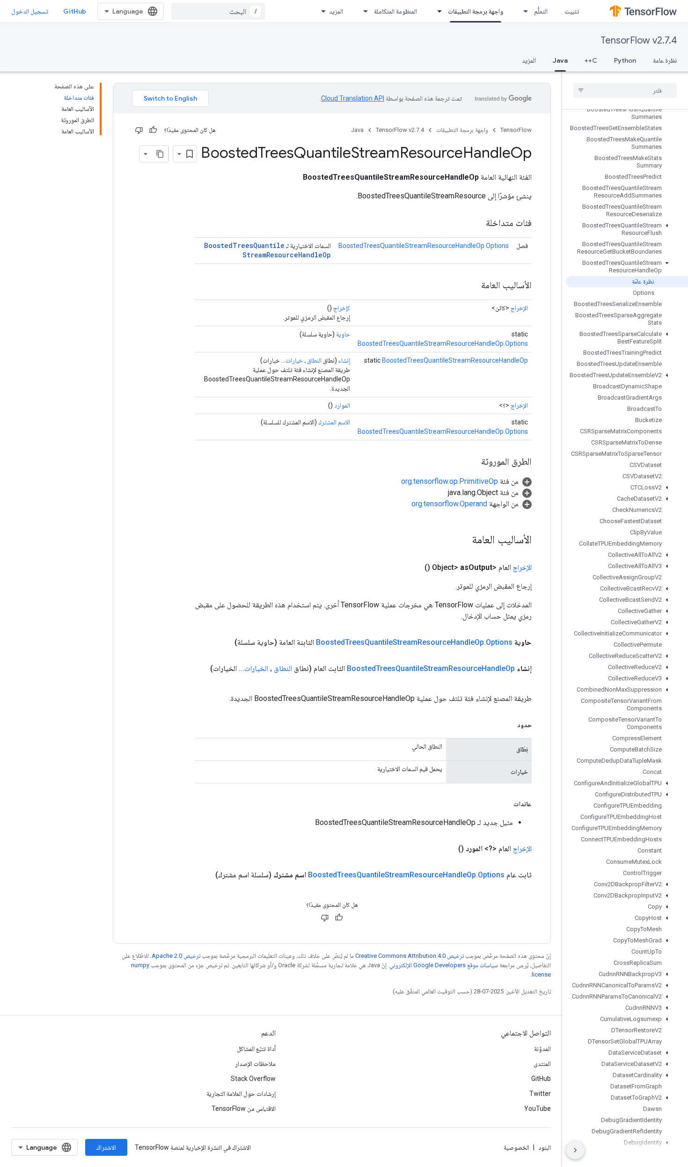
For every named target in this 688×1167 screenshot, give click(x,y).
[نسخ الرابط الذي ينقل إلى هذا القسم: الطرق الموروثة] (471, 462)
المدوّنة (542, 1048)
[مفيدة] (153, 130)
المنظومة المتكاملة (395, 11)
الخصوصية (516, 1147)
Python (625, 60)
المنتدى (542, 1063)
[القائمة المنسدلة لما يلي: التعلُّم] (523, 11)
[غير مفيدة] (139, 130)
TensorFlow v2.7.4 (638, 40)
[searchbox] (625, 90)
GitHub (74, 11)
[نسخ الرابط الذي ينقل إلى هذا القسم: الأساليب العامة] (471, 286)
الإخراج (519, 308)
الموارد (342, 405)
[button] (627, 229)
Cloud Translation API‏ (352, 98)
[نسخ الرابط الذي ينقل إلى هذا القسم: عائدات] (504, 804)
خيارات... (292, 360)
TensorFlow (516, 129)
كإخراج (341, 308)
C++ (591, 60)
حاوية (343, 334)
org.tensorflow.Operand (449, 503)
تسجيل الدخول (29, 11)
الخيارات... (253, 668)
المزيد (336, 11)
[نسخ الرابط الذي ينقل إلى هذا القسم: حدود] (507, 724)
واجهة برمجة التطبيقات (475, 11)
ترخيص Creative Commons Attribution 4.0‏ (409, 955)
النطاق (314, 360)
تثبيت (571, 11)
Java (560, 60)
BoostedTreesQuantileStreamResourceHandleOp (267, 250)
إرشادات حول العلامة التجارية (241, 1093)
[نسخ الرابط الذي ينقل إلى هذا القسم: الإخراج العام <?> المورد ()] (447, 848)
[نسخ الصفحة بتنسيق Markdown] (160, 154)
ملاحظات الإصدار (255, 1063)
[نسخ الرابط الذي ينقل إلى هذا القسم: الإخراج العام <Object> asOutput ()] (413, 567)
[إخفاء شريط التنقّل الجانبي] (575, 1150)
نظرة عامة (665, 60)
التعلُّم (541, 11)
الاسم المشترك (334, 422)
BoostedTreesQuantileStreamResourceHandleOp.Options (423, 245)
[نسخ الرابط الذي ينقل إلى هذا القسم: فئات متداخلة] (476, 223)
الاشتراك (106, 1147)
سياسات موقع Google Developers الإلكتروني (443, 965)
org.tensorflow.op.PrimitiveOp (449, 481)
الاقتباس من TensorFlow (244, 1108)
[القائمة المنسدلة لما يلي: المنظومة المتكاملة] (362, 11)
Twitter (540, 1093)
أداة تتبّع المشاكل (256, 1048)
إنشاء (344, 360)
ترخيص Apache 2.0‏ (176, 955)
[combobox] (218, 11)
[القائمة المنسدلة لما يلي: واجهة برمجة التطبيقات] (436, 11)
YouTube (537, 1108)
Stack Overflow (253, 1078)
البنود (544, 1147)
